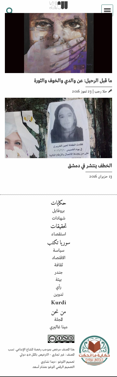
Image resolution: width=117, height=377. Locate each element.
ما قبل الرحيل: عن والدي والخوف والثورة (73, 79)
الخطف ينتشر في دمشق (90, 165)
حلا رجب (101, 91)
